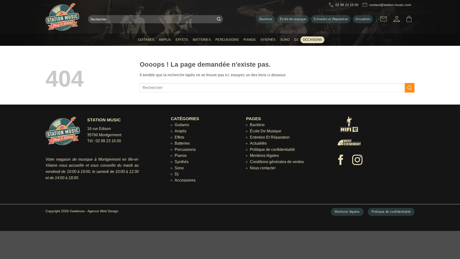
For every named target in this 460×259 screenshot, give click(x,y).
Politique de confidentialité (272, 149)
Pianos (249, 39)
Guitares (146, 39)
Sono (285, 39)
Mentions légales (264, 155)
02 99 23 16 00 (108, 141)
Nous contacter (263, 168)
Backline (257, 125)
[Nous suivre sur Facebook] (341, 160)
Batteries (202, 39)
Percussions (227, 39)
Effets (182, 39)
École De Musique (265, 131)
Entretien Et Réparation (270, 137)
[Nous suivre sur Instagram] (357, 160)
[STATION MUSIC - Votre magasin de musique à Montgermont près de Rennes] (63, 17)
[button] (396, 19)
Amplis (165, 39)
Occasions (312, 39)
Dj (296, 39)
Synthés (268, 39)
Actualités (258, 143)
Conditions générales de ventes (277, 162)
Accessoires (185, 180)
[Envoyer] (219, 19)
